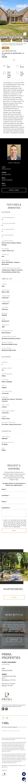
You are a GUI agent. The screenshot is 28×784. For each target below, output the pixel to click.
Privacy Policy (16, 526)
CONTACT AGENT (14, 190)
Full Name (5, 495)
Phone (4, 501)
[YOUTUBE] (7, 718)
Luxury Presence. (22, 727)
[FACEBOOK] (3, 718)
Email (3, 489)
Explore (14, 597)
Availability (5, 508)
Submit (14, 530)
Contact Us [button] (14, 640)
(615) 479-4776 (6, 174)
